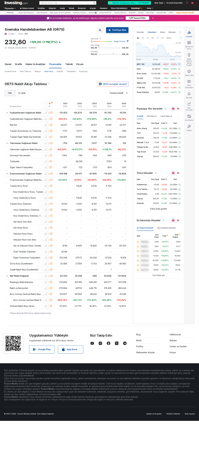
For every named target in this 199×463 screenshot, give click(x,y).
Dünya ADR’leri (105, 13)
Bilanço (38, 71)
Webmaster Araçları (145, 352)
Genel (8, 64)
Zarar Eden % (166, 116)
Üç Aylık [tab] (22, 93)
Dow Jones (142, 73)
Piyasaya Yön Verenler (150, 108)
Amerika (132, 13)
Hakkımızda (175, 334)
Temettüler (71, 71)
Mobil (138, 340)
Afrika (171, 13)
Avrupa (140, 13)
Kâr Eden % (152, 116)
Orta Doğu (150, 13)
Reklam (173, 340)
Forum (79, 64)
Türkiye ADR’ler (120, 13)
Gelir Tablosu (25, 71)
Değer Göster (119, 41)
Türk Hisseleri (41, 13)
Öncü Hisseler (145, 172)
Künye (173, 352)
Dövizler (140, 32)
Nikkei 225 (141, 83)
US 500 (140, 78)
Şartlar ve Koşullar (154, 414)
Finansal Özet (10, 71)
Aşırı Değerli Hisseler (166, 228)
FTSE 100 (141, 87)
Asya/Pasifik (161, 13)
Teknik (69, 64)
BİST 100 (140, 64)
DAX (139, 69)
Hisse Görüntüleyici (119, 8)
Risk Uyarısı (190, 414)
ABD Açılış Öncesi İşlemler (60, 13)
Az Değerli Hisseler (145, 228)
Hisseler (10, 13)
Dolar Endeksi (143, 92)
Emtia (162, 32)
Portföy (139, 346)
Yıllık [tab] (10, 93)
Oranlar (60, 71)
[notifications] (187, 2)
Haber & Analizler (35, 64)
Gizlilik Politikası (173, 414)
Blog (138, 334)
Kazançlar (83, 71)
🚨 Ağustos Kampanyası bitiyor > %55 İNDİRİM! (129, 3)
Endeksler (152, 32)
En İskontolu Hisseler (149, 220)
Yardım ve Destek (178, 346)
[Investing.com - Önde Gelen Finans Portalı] (16, 3)
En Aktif (140, 116)
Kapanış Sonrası (79, 13)
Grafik (18, 64)
